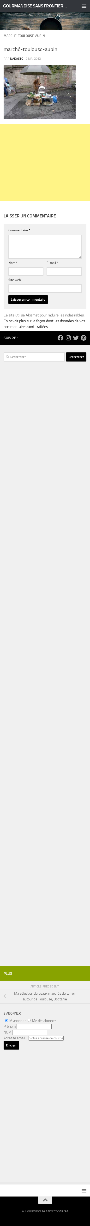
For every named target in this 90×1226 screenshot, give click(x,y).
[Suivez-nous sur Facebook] (60, 338)
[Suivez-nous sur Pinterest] (83, 338)
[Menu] (84, 6)
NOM (8, 1032)
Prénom (10, 1026)
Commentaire (19, 230)
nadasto (17, 58)
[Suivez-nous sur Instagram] (68, 338)
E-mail (52, 263)
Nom (13, 263)
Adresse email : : (16, 1038)
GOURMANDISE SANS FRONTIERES (35, 6)
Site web (14, 280)
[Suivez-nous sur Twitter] (76, 338)
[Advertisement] (45, 162)
